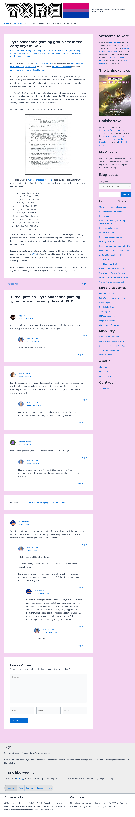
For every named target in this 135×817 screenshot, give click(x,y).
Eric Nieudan (24, 374)
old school (56, 53)
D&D (12, 50)
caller (65, 257)
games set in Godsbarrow (114, 136)
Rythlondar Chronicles (61, 66)
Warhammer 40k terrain (109, 325)
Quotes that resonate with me (112, 346)
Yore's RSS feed (105, 354)
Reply (84, 335)
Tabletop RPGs (21, 50)
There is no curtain (107, 259)
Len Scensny (39, 53)
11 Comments (27, 56)
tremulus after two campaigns (111, 268)
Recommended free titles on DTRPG (114, 246)
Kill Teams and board (108, 316)
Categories (103, 181)
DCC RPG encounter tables (110, 211)
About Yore (103, 371)
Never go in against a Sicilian (111, 237)
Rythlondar (15, 56)
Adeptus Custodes (107, 293)
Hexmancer (104, 216)
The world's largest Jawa (109, 350)
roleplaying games (70, 53)
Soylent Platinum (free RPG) (111, 255)
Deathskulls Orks (106, 307)
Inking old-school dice (108, 228)
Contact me (104, 388)
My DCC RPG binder (107, 232)
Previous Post (11, 284)
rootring (19, 778)
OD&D (48, 53)
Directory (41, 788)
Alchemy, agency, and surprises (112, 207)
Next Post (87, 284)
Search (126, 194)
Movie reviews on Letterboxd (111, 341)
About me (103, 367)
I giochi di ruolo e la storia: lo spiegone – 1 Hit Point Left (42, 502)
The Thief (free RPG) (108, 264)
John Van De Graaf (25, 53)
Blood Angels (104, 302)
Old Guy (22, 316)
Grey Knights (104, 311)
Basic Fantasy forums (43, 63)
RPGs (81, 53)
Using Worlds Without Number (112, 273)
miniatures (112, 51)
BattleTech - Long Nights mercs (112, 298)
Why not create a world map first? (113, 277)
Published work (105, 376)
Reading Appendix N (107, 241)
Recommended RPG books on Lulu (114, 250)
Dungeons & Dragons (74, 50)
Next (50, 788)
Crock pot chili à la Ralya (109, 336)
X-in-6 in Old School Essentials (111, 282)
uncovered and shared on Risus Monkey (27, 70)
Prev (21, 788)
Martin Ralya (114, 42)
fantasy (13, 53)
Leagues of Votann (107, 320)
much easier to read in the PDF (40, 180)
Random (29, 788)
